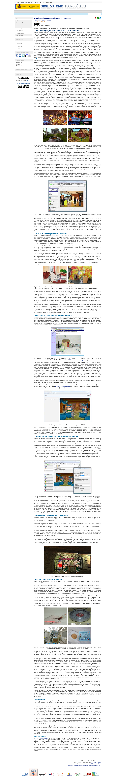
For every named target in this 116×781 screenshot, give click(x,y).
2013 (18, 42)
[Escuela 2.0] (24, 776)
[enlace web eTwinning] (69, 776)
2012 (18, 43)
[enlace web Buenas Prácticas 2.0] (33, 776)
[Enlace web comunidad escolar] (51, 776)
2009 (18, 48)
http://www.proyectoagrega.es (62, 386)
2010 (18, 46)
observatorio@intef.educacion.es (94, 763)
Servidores (19, 31)
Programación (20, 30)
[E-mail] (100, 19)
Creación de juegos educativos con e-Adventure (52, 18)
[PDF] (95, 19)
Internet (36, 2)
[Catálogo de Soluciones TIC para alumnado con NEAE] (86, 776)
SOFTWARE (37, 20)
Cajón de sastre (49, 2)
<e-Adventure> (44, 738)
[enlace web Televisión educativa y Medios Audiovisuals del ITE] (77, 776)
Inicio (17, 2)
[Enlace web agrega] (42, 776)
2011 (18, 45)
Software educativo (46, 20)
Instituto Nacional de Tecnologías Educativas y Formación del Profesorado (84, 765)
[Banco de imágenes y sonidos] (95, 776)
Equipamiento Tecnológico (26, 2)
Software (42, 2)
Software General (20, 28)
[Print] (98, 19)
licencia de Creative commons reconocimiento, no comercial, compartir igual (23, 82)
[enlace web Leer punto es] (60, 776)
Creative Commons (97, 762)
